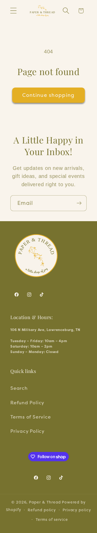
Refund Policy (27, 402)
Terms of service (52, 519)
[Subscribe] (79, 203)
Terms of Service (30, 417)
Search (19, 388)
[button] (13, 10)
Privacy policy (77, 509)
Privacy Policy (27, 431)
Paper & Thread (45, 502)
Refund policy (42, 509)
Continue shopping (48, 95)
